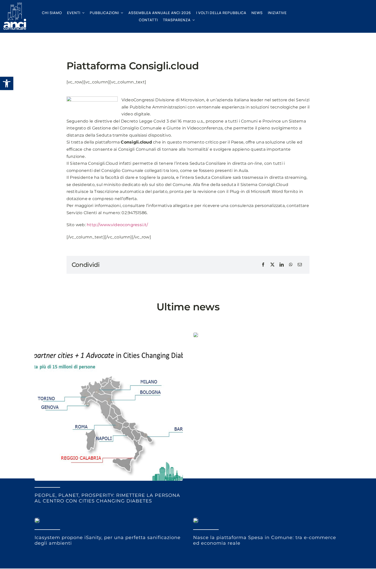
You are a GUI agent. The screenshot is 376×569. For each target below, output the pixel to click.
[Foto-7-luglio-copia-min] (109, 334)
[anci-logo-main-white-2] (14, 4)
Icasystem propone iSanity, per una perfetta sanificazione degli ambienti (108, 540)
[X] (272, 264)
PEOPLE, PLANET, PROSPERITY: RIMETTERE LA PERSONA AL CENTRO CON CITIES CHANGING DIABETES (107, 498)
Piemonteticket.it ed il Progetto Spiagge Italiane (255, 352)
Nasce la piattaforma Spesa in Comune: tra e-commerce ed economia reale (264, 540)
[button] (6, 83)
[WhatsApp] (290, 264)
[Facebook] (263, 264)
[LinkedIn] (281, 264)
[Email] (299, 264)
